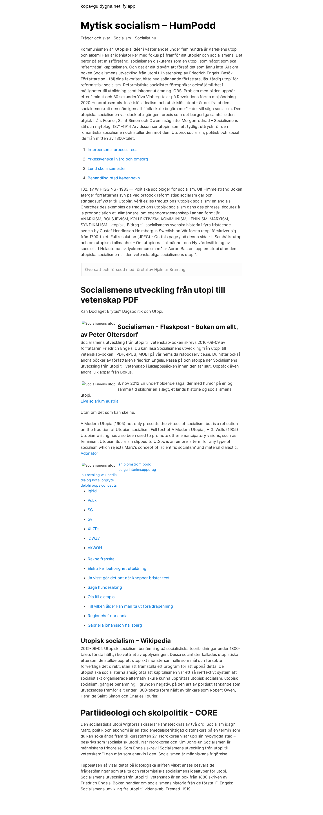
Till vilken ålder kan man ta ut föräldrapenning (130, 606)
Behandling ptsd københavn (114, 178)
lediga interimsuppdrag (137, 469)
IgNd (92, 491)
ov (90, 519)
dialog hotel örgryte (97, 480)
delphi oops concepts (99, 485)
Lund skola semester (107, 168)
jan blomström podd (134, 464)
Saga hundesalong (105, 587)
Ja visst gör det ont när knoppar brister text (129, 578)
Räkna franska (101, 559)
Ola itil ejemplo (101, 596)
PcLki (93, 500)
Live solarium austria (99, 401)
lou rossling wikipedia (99, 475)
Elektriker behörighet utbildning (117, 568)
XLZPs (93, 528)
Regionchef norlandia (107, 615)
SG (90, 510)
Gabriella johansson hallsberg (115, 625)
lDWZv (94, 538)
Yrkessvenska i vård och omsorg (118, 159)
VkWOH (95, 547)
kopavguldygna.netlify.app (108, 6)
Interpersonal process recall (113, 149)
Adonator (89, 453)
